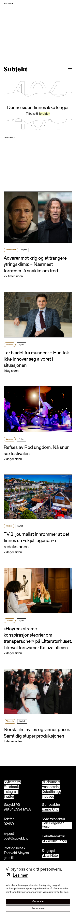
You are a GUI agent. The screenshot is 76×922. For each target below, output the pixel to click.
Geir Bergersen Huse (53, 825)
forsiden (44, 114)
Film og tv (10, 721)
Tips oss (48, 797)
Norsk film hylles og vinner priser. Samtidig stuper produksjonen (37, 733)
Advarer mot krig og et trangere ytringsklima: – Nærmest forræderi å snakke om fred (35, 264)
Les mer (20, 875)
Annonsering (51, 787)
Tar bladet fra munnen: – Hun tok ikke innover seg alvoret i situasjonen (36, 359)
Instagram (11, 792)
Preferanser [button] (38, 908)
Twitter (9, 797)
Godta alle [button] (38, 901)
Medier (9, 526)
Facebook (11, 787)
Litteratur (9, 621)
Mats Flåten (51, 856)
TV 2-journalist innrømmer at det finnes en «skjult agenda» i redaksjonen (36, 540)
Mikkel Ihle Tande (54, 841)
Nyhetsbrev (12, 782)
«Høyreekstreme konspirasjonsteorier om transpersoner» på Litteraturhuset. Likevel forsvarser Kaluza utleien (38, 638)
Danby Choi (50, 810)
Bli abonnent (51, 782)
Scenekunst (11, 250)
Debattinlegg (51, 792)
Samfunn (9, 345)
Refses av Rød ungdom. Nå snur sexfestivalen (36, 450)
